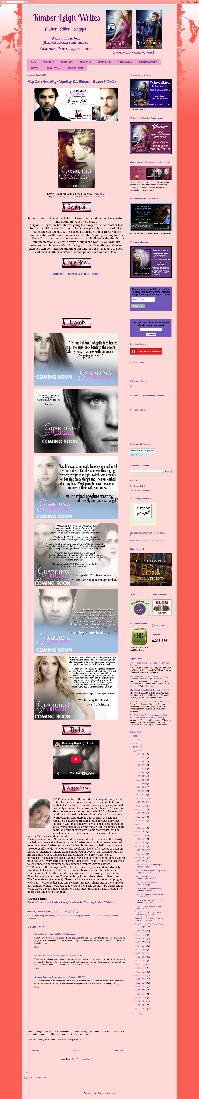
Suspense (31, 919)
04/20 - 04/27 (141, 953)
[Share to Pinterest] (77, 911)
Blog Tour (44, 916)
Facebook (99, 193)
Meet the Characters (148, 61)
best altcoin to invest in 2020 (47, 955)
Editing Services (52, 67)
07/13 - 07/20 (141, 843)
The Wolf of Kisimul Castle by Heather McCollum (150, 690)
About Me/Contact (75, 67)
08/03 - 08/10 (141, 832)
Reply (36, 947)
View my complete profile (140, 490)
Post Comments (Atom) (82, 1059)
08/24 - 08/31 (141, 820)
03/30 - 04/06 (141, 964)
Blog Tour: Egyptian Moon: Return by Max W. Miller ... (149, 895)
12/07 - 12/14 (141, 765)
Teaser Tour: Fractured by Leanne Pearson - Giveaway (149, 919)
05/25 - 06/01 (141, 935)
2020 (135, 736)
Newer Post (34, 1051)
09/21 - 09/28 (141, 806)
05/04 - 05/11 (141, 946)
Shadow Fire (67, 61)
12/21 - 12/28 (141, 758)
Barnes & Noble (78, 273)
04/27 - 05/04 (141, 950)
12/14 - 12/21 (141, 761)
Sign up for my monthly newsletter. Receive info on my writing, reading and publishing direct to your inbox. (151, 292)
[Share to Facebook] (74, 911)
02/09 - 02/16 (141, 990)
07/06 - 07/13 (141, 846)
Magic (78, 916)
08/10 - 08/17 (141, 828)
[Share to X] (71, 911)
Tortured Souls (104, 61)
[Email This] (66, 911)
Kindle (72, 916)
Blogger (111, 1093)
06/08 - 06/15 (141, 861)
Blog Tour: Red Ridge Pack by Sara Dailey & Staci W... (150, 871)
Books (51, 916)
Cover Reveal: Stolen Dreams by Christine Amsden (148, 889)
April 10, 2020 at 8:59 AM (74, 977)
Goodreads (75, 902)
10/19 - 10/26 (141, 791)
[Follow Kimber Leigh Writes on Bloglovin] (142, 452)
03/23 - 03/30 (141, 968)
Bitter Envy (48, 61)
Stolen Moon (85, 61)
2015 (135, 747)
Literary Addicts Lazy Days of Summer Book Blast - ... (147, 877)
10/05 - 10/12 (141, 798)
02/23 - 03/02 (141, 983)
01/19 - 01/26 (141, 1001)
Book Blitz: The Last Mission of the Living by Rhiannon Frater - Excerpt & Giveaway (149, 677)
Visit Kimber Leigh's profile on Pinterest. (147, 540)
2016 (135, 743)
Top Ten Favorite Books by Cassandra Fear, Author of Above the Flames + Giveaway (148, 716)
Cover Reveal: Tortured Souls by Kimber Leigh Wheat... (148, 901)
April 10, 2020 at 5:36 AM (71, 955)
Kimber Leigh (139, 486)
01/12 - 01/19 (141, 1005)
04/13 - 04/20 (141, 957)
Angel (36, 916)
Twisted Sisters (125, 61)
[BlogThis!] (68, 911)
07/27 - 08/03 (141, 835)
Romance (105, 916)
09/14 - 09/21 (141, 809)
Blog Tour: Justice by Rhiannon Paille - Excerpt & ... (148, 883)
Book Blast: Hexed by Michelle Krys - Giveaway (148, 907)
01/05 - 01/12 (141, 1009)
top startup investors (43, 934)
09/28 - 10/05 (141, 802)
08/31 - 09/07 (141, 817)
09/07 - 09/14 (141, 813)
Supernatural (115, 916)
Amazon (58, 273)
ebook (58, 916)
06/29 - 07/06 (141, 850)
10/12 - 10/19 (141, 795)
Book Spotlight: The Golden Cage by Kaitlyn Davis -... (149, 925)
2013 (135, 1013)
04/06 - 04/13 (141, 961)
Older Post (118, 1051)
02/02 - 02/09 (141, 994)
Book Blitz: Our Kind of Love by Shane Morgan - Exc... (148, 913)
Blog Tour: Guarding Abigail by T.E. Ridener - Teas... (149, 865)
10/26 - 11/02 (141, 787)
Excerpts (34, 67)
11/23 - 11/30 (141, 772)
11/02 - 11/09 (141, 784)
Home (33, 61)
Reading (96, 916)
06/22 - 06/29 (141, 854)
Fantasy (65, 916)
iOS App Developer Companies (48, 977)
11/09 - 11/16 (141, 780)
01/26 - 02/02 (141, 998)
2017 (135, 740)
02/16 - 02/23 (141, 986)
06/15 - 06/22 (141, 858)
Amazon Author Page (54, 902)
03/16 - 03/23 (141, 972)
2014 (135, 751)
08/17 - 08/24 (141, 824)
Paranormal (87, 916)
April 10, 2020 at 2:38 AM (64, 934)
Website (101, 197)
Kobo (95, 273)
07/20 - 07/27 (141, 839)
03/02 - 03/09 (141, 979)
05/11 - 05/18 (141, 942)
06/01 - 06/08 (141, 931)
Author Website (104, 902)
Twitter (88, 902)
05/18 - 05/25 (141, 938)
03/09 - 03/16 (141, 975)
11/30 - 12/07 (141, 769)
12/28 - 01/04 (141, 754)
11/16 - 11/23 (141, 776)
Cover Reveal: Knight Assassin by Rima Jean (149, 701)
